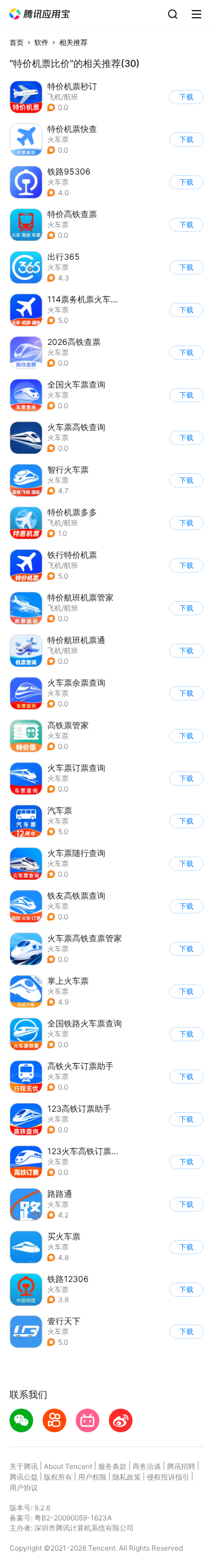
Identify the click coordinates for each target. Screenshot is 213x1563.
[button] (39, 14)
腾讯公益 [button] (23, 1476)
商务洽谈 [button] (147, 1466)
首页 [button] (16, 42)
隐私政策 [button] (126, 1476)
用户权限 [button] (92, 1476)
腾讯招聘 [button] (181, 1466)
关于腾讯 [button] (23, 1466)
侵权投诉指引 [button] (168, 1476)
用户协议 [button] (23, 1487)
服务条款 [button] (112, 1466)
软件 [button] (41, 42)
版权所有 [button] (58, 1476)
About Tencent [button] (68, 1466)
